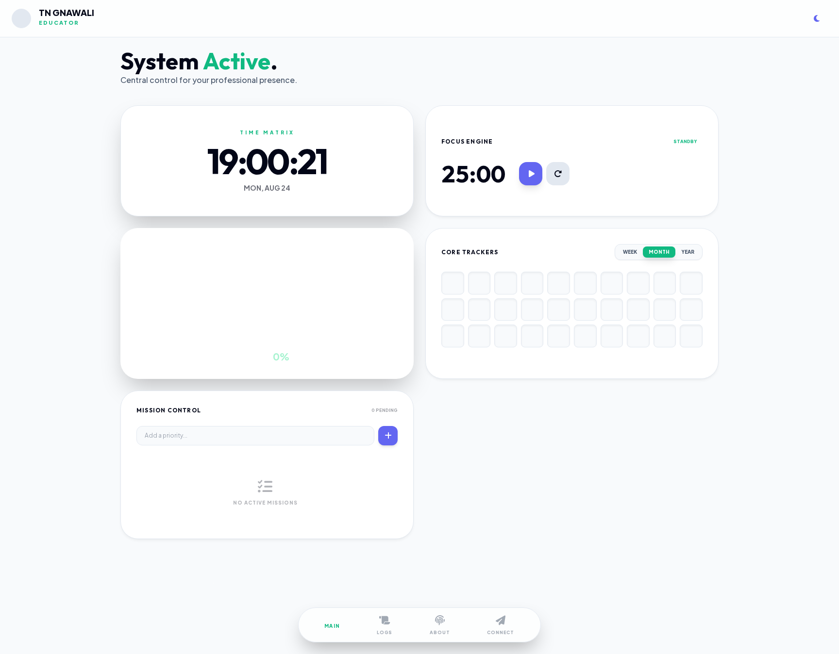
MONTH (659, 252)
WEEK (630, 252)
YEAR (687, 252)
